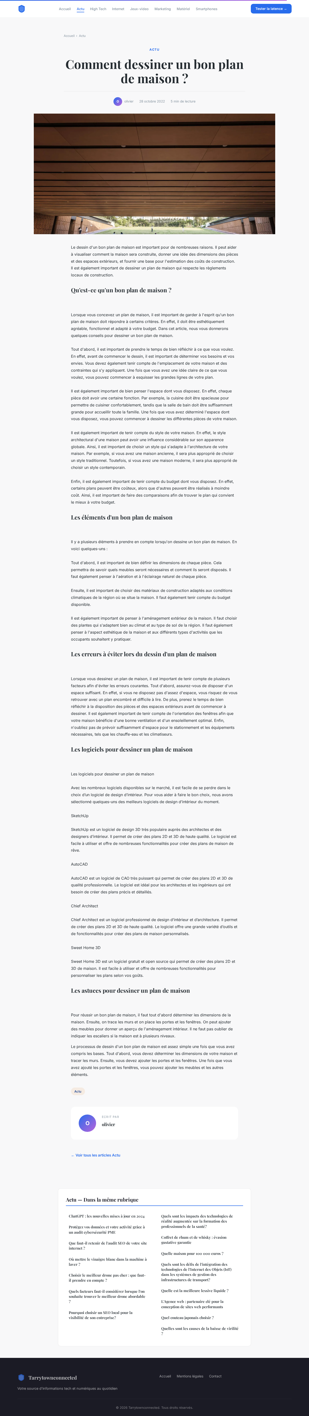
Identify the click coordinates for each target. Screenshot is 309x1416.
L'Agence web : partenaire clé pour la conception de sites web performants (192, 1304)
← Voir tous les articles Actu (95, 1155)
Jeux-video (139, 9)
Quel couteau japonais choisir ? (187, 1317)
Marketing (162, 9)
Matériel (183, 9)
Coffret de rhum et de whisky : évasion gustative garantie (193, 1240)
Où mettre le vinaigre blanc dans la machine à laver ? (108, 1262)
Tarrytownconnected (52, 1377)
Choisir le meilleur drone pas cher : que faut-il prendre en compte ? (107, 1278)
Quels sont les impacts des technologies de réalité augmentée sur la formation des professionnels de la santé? (197, 1221)
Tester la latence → (271, 9)
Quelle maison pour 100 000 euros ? (192, 1253)
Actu (80, 9)
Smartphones (207, 9)
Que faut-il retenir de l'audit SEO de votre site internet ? (108, 1246)
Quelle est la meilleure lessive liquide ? (194, 1290)
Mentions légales (190, 1376)
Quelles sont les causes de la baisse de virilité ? (200, 1331)
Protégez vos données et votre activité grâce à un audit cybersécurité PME (107, 1229)
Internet (118, 9)
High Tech (98, 9)
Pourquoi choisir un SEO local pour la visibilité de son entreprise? (101, 1315)
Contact (215, 1376)
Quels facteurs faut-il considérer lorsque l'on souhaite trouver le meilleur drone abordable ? (107, 1296)
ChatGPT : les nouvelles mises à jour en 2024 (107, 1216)
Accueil (65, 9)
